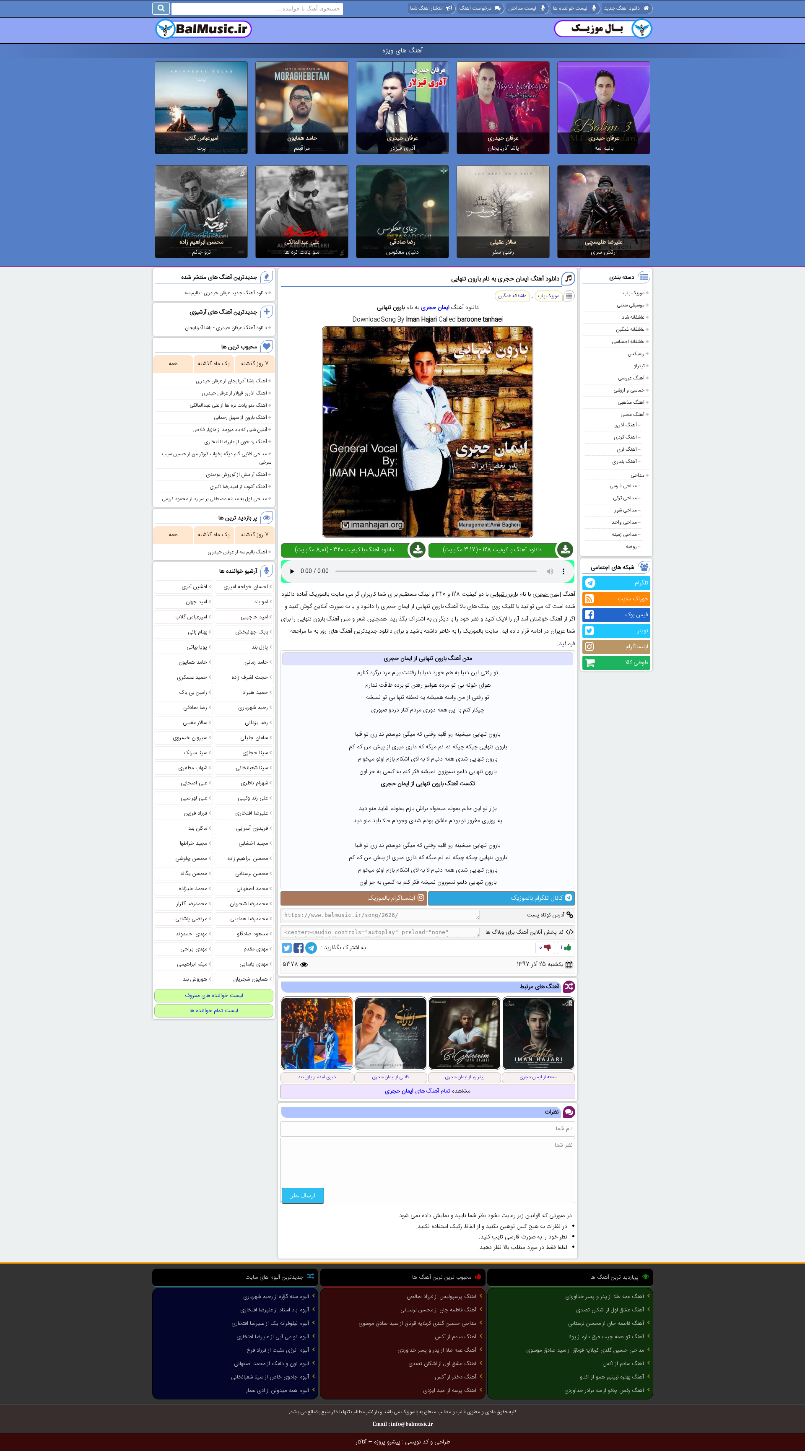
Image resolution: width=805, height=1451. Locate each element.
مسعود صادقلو (252, 934)
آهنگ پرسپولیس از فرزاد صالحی (441, 1296)
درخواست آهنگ (475, 8)
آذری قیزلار (402, 148)
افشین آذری (194, 587)
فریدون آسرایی (252, 828)
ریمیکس (636, 354)
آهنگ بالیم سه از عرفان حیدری (237, 552)
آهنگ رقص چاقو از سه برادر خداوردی (604, 1390)
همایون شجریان (250, 979)
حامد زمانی (256, 662)
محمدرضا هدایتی (249, 919)
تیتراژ (639, 366)
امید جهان (196, 602)
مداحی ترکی (625, 498)
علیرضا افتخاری (251, 813)
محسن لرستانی (251, 873)
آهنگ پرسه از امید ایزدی (449, 1390)
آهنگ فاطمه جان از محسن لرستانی (606, 1323)
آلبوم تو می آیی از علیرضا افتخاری (272, 1337)
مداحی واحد (624, 522)
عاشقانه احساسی (628, 341)
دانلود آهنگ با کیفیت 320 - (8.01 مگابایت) (344, 550)
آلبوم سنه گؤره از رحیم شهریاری (276, 1296)
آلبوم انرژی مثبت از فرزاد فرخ (278, 1350)
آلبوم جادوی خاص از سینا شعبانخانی (270, 1377)
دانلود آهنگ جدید (622, 8)
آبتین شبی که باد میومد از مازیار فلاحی (229, 430)
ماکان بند (197, 828)
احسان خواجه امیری (245, 587)
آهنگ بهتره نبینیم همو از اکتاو (612, 1377)
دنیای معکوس (402, 252)
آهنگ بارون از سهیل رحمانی (240, 417)
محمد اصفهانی (252, 888)
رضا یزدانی (256, 722)
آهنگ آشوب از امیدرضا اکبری (238, 487)
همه (173, 364)
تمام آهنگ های (417, 1091)
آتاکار (361, 1442)
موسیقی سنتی (630, 305)
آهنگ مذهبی (631, 402)
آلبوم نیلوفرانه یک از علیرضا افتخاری (270, 1323)
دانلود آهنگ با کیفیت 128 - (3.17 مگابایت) (492, 550)
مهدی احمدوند (191, 934)
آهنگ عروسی (631, 378)
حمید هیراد (255, 692)
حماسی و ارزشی (628, 390)
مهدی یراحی (193, 949)
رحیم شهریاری (253, 707)
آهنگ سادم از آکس (623, 1363)
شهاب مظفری (192, 768)
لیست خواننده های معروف (214, 995)
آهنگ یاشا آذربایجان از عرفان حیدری (231, 381)
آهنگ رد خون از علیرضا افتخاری (235, 442)
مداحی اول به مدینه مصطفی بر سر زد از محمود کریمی (214, 499)
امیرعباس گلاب (201, 138)
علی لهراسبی (194, 798)
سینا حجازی (255, 753)
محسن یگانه (193, 873)
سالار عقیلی (503, 242)
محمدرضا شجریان (249, 903)
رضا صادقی (402, 242)
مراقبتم (302, 148)
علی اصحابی (194, 783)
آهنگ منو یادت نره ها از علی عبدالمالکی (228, 405)
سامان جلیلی (254, 737)
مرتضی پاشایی (191, 919)
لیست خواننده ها (570, 8)
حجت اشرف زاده (250, 677)
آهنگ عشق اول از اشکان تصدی (610, 1310)
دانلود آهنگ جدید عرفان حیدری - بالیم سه (225, 293)
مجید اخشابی (253, 843)
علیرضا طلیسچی (604, 242)
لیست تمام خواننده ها (214, 1010)
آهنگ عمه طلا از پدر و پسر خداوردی (604, 1296)
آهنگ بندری (624, 461)
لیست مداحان (522, 8)
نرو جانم (201, 252)
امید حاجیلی (254, 617)
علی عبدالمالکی (301, 242)
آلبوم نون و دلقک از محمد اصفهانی (271, 1363)
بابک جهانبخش (251, 632)
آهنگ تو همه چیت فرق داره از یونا (606, 1337)
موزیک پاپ (633, 293)
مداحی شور (626, 510)
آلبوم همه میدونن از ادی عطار (277, 1390)
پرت (201, 148)
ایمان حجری (435, 308)
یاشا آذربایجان (503, 148)
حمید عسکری (192, 677)
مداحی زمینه (624, 534)
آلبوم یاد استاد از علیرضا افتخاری (274, 1310)
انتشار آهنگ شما (426, 8)
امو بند (261, 602)
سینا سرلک (195, 753)
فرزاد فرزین (195, 813)
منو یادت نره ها (301, 252)
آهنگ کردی (625, 437)
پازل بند (260, 647)
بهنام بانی (197, 632)
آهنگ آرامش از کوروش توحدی (236, 474)
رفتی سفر (503, 252)
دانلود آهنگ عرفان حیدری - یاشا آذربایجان (226, 328)
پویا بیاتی (197, 647)
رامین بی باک (193, 692)
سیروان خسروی (190, 737)
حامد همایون (302, 138)
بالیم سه (604, 148)
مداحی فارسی (623, 486)
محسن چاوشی (191, 858)
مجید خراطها (193, 843)
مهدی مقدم (256, 949)
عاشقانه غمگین (630, 329)
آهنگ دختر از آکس (455, 1377)
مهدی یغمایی (253, 964)
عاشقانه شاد (633, 317)
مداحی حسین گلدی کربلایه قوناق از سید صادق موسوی (585, 1350)
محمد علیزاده (193, 888)
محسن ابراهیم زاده (201, 242)
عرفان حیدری (603, 138)
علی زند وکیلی (253, 798)
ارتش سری (604, 252)
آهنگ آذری (625, 425)
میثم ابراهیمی (192, 964)
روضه (631, 547)
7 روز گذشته (254, 364)
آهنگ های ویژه (402, 51)
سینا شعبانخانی (252, 768)
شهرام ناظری (254, 783)
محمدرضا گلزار (192, 903)
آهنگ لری (627, 449)
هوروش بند (195, 979)
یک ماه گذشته (214, 364)
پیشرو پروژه (387, 1442)
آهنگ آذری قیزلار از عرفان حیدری (234, 393)
